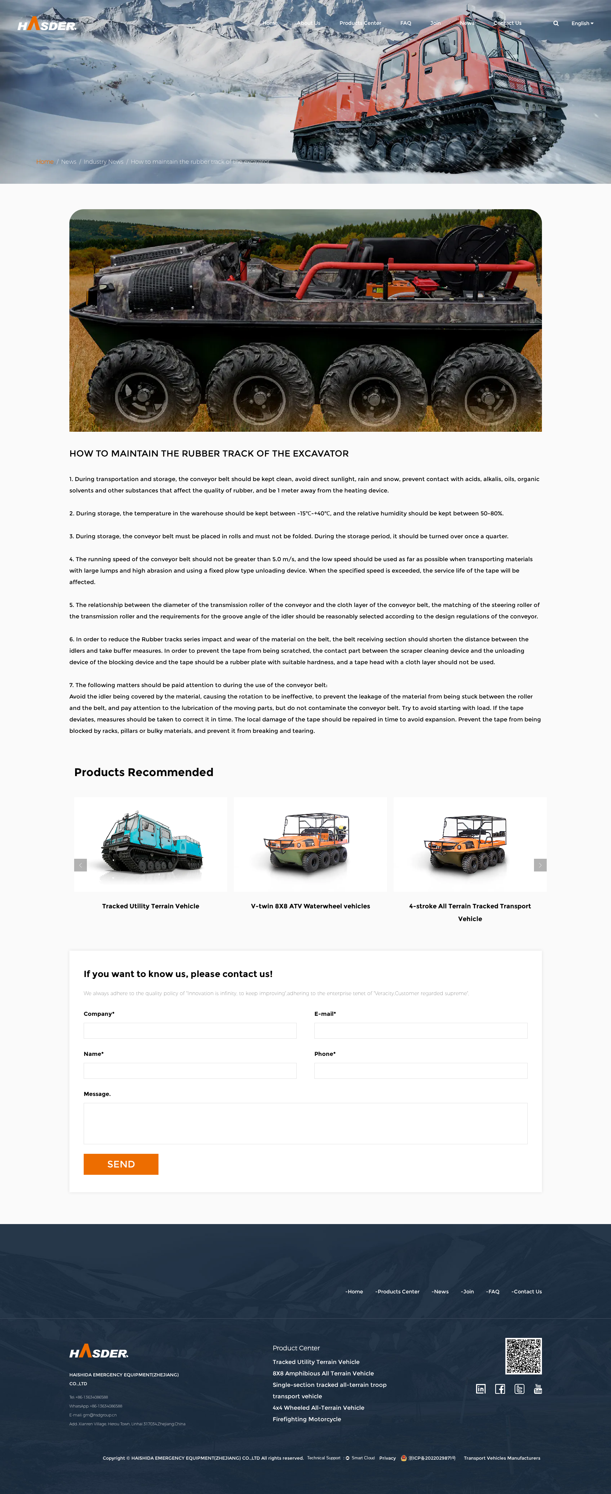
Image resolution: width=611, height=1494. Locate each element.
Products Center (360, 23)
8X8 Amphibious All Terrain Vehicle (323, 1373)
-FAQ (492, 1292)
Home (270, 23)
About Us (308, 23)
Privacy (387, 1458)
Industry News (103, 162)
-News (440, 1292)
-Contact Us (526, 1292)
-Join (467, 1292)
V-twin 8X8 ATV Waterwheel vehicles (310, 906)
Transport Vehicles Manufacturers (502, 1458)
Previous (80, 865)
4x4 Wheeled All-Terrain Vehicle (318, 1407)
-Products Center (397, 1292)
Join (435, 23)
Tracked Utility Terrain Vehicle (150, 906)
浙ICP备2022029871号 (432, 1458)
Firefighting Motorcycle (307, 1419)
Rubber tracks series (171, 639)
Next (540, 865)
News (467, 23)
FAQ (405, 23)
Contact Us (508, 23)
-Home (354, 1292)
